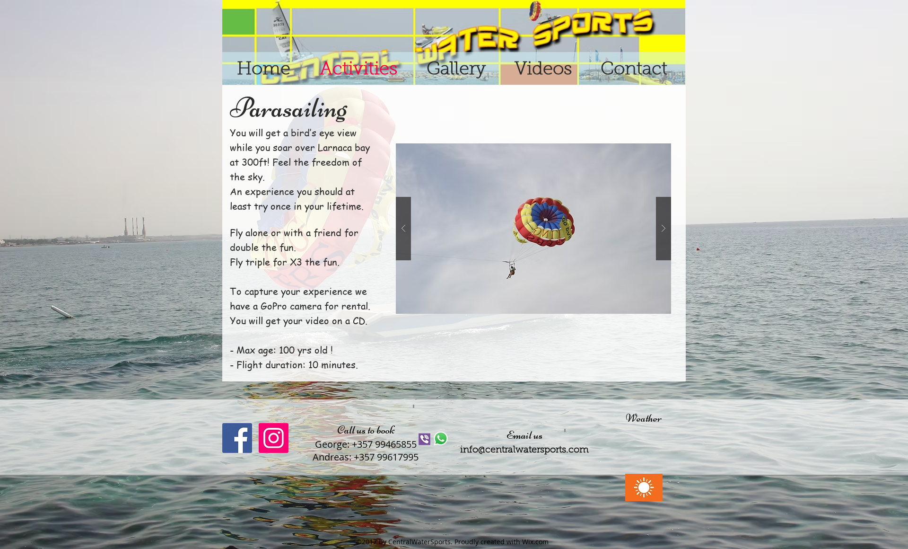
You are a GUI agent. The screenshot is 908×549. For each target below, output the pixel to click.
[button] (533, 228)
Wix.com (535, 541)
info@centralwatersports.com (524, 450)
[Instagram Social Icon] (273, 438)
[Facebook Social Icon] (237, 438)
